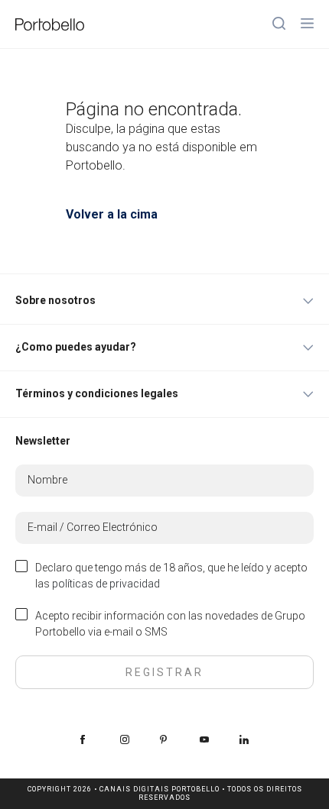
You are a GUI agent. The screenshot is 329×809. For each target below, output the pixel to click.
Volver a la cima (112, 214)
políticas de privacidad (106, 584)
